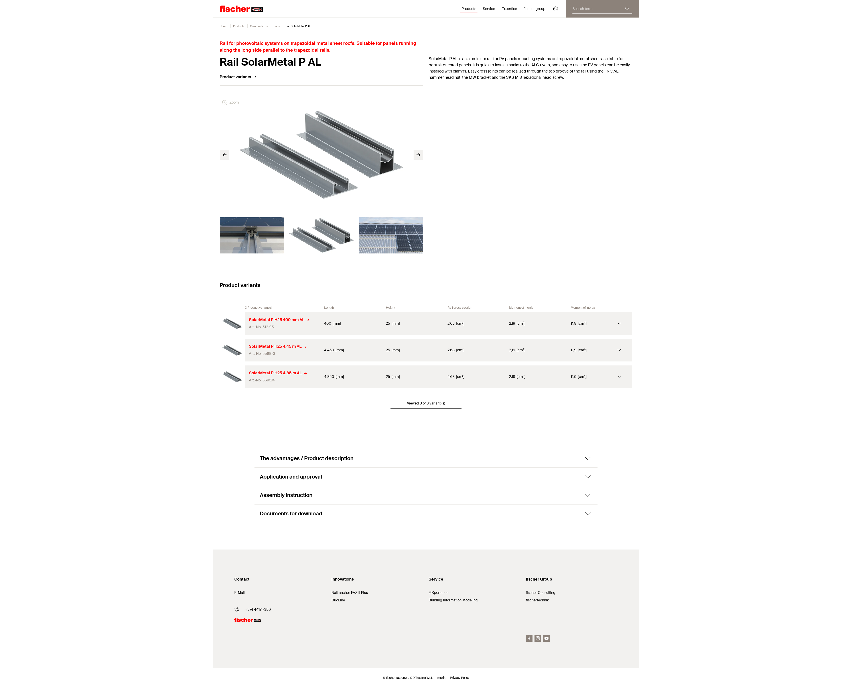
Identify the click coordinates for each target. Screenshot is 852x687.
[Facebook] (529, 638)
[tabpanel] (252, 235)
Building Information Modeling (453, 600)
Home (223, 26)
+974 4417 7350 (258, 609)
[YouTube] (546, 638)
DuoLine (338, 600)
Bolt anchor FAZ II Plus (349, 592)
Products (238, 26)
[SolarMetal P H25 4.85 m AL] (232, 377)
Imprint (441, 678)
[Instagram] (537, 638)
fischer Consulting (540, 592)
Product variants (235, 77)
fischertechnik (537, 600)
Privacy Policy (459, 678)
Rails (277, 26)
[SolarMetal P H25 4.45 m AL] (232, 350)
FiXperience (438, 592)
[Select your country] (555, 9)
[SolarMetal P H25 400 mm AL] (232, 324)
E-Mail (239, 592)
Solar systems (259, 26)
